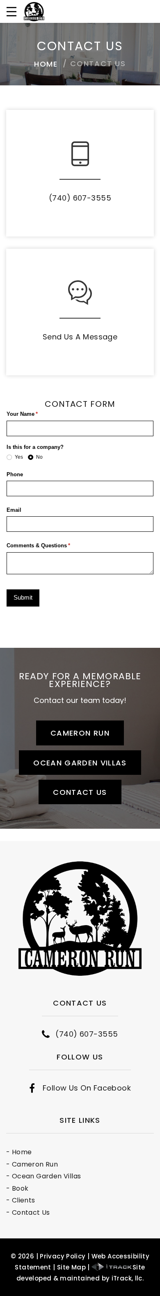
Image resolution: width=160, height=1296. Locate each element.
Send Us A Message (80, 337)
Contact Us (80, 792)
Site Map (71, 1267)
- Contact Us (28, 1212)
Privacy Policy (62, 1256)
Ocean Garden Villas (80, 763)
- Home (19, 1152)
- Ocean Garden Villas (43, 1176)
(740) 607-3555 (80, 198)
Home (46, 64)
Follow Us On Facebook (87, 1088)
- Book (17, 1188)
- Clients (20, 1200)
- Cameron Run (32, 1164)
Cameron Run (80, 733)
